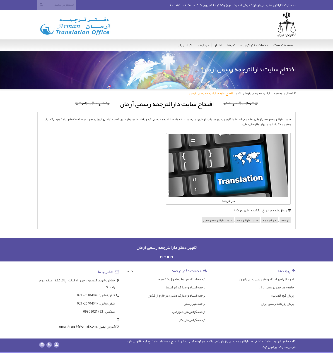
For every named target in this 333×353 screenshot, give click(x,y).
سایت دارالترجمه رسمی (217, 220)
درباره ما (203, 45)
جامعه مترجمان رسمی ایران (276, 287)
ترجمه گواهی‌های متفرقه (189, 320)
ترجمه (285, 220)
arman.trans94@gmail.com (77, 327)
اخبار (218, 45)
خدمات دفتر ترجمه (254, 45)
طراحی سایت (287, 346)
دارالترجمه (269, 220)
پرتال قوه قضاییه (282, 295)
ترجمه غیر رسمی (194, 296)
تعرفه (231, 45)
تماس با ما (183, 45)
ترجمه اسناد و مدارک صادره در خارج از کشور (176, 288)
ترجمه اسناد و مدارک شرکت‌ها (185, 279)
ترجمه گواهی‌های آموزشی (188, 304)
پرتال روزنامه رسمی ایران (277, 303)
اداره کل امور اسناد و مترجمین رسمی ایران (266, 279)
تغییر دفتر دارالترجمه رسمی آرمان (167, 247)
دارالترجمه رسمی (238, 341)
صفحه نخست (283, 45)
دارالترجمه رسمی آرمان (257, 93)
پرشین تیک (269, 346)
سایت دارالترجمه (247, 220)
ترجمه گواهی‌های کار (192, 312)
